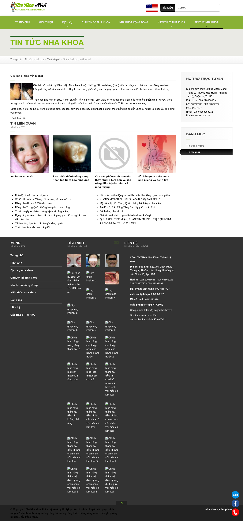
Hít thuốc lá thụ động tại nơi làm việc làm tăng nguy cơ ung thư (135, 195)
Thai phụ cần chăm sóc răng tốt (32, 227)
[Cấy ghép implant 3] (93, 293)
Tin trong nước (195, 145)
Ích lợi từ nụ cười (21, 176)
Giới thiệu (46, 22)
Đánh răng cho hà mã (111, 211)
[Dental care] (152, 7)
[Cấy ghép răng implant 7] (93, 326)
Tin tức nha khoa (206, 22)
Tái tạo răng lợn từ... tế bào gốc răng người (39, 223)
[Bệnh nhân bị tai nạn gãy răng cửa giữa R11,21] (74, 260)
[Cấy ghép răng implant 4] (112, 293)
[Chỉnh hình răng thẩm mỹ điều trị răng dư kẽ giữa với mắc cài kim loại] (112, 480)
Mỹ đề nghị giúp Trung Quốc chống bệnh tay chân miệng (131, 203)
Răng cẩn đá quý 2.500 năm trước (34, 203)
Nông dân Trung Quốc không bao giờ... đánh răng (42, 207)
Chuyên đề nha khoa (96, 22)
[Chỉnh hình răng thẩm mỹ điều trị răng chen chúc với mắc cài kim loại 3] (93, 480)
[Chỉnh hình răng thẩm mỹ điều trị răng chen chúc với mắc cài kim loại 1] (112, 449)
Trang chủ (22, 22)
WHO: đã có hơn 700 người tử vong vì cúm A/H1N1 (44, 199)
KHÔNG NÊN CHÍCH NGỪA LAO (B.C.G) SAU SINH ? (130, 199)
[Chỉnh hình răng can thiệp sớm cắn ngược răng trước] (93, 346)
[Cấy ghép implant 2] (112, 277)
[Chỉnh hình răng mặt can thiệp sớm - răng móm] (74, 371)
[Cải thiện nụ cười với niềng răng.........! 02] (112, 260)
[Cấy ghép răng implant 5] (74, 308)
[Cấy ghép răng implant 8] (112, 326)
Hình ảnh (16, 262)
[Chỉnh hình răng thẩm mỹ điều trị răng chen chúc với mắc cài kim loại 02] (93, 449)
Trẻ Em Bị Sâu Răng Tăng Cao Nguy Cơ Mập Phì (127, 207)
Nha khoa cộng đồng (133, 22)
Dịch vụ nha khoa (21, 270)
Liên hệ (15, 307)
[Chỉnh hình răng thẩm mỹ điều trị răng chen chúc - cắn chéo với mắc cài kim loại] (112, 417)
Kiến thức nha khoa (171, 22)
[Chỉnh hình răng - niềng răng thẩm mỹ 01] (74, 343)
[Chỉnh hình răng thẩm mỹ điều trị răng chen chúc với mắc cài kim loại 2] (74, 480)
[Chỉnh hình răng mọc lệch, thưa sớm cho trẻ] (93, 371)
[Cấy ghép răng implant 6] (74, 326)
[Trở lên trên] (121, 503)
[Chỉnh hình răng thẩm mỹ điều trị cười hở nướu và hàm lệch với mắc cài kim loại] (112, 379)
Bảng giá (16, 299)
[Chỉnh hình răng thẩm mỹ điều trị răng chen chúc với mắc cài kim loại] (74, 449)
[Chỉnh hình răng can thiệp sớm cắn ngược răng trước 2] (112, 346)
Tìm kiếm (168, 7)
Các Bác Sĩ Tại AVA (22, 314)
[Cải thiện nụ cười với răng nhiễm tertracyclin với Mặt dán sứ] (74, 282)
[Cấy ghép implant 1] (93, 276)
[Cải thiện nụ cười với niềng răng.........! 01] (93, 260)
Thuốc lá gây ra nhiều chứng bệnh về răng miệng (42, 211)
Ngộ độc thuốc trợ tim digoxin (31, 195)
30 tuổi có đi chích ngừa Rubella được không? (125, 215)
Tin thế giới (53, 59)
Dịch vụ (67, 22)
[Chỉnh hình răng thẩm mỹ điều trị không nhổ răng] (74, 413)
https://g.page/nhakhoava (158, 310)
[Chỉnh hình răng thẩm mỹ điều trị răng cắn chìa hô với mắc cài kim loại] (93, 415)
